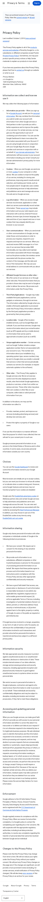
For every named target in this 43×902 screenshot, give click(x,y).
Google (6, 886)
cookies (15, 172)
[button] (3, 3)
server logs (25, 208)
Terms (33, 886)
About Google (16, 886)
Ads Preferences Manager (29, 510)
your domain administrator (25, 152)
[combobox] (13, 898)
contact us (20, 70)
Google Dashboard (21, 467)
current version (22, 17)
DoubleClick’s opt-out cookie (13, 518)
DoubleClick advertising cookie (25, 496)
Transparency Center (11, 891)
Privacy (26, 886)
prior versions (27, 873)
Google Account (16, 113)
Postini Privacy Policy (10, 56)
